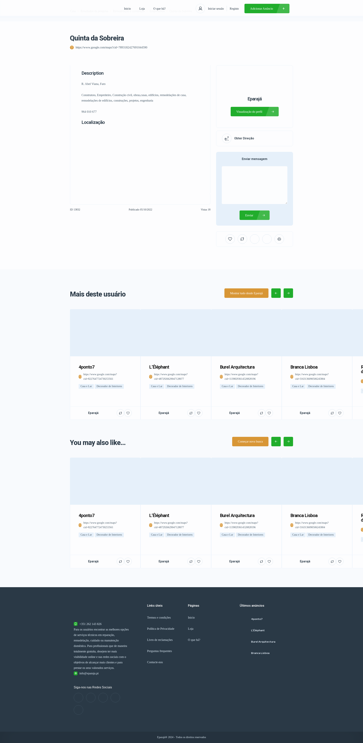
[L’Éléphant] (244, 630)
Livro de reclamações (160, 639)
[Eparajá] (93, 8)
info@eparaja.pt (89, 673)
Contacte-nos (155, 662)
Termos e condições (159, 617)
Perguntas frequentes (159, 651)
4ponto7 (257, 619)
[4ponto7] (244, 619)
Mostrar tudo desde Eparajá (246, 293)
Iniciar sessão (216, 8)
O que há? (159, 8)
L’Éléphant (258, 630)
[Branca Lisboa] (244, 653)
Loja (142, 8)
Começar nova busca (250, 441)
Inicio (127, 8)
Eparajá (254, 99)
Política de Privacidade (160, 628)
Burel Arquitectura (263, 641)
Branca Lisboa (260, 653)
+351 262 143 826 (90, 624)
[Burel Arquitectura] (244, 641)
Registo (234, 8)
